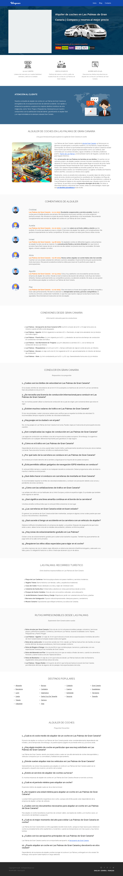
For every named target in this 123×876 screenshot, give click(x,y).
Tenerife (95, 696)
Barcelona (19, 689)
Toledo (18, 700)
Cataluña (69, 685)
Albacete (19, 685)
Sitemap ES (21, 870)
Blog (100, 3)
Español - (104, 870)
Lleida (18, 696)
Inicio (94, 3)
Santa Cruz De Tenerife (49, 696)
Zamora (44, 700)
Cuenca (69, 689)
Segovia (69, 696)
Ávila (42, 704)
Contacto (108, 3)
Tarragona (95, 693)
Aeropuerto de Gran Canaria (79, 840)
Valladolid (19, 704)
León (17, 693)
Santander (70, 693)
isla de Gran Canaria (89, 143)
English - (97, 870)
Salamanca (45, 693)
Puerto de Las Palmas (67, 154)
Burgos (43, 685)
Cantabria (44, 689)
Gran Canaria (96, 685)
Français (111, 870)
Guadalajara (96, 689)
